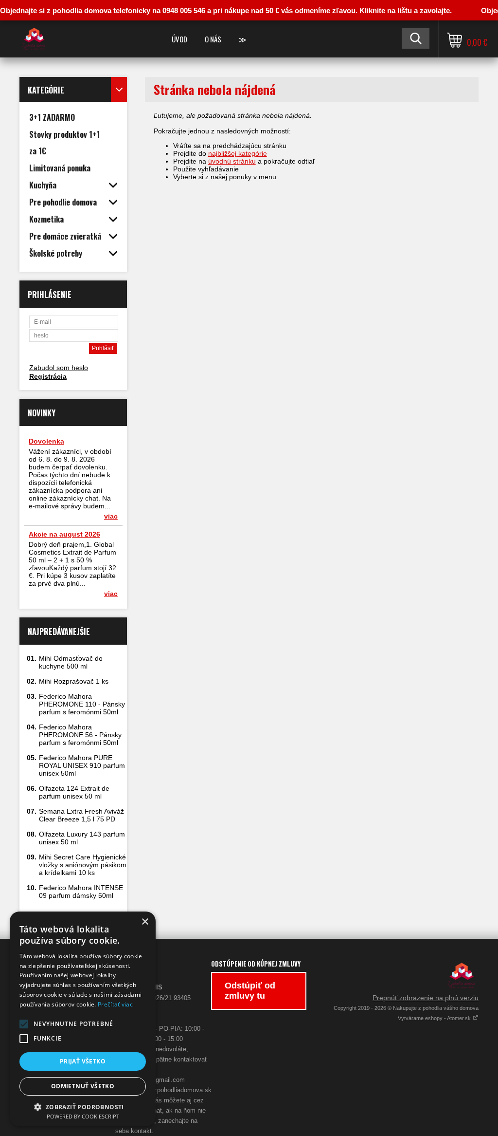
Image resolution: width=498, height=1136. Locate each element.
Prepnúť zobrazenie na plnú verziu (426, 998)
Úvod (179, 39)
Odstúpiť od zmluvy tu (250, 991)
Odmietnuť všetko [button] (82, 1086)
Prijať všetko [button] (83, 1061)
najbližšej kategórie (237, 153)
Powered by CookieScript (83, 1116)
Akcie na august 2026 (64, 534)
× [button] (144, 922)
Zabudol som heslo (58, 368)
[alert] (83, 1019)
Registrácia (48, 376)
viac (111, 516)
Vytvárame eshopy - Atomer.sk (435, 1018)
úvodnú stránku (232, 161)
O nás (213, 39)
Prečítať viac (115, 1004)
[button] (24, 1024)
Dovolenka (46, 441)
